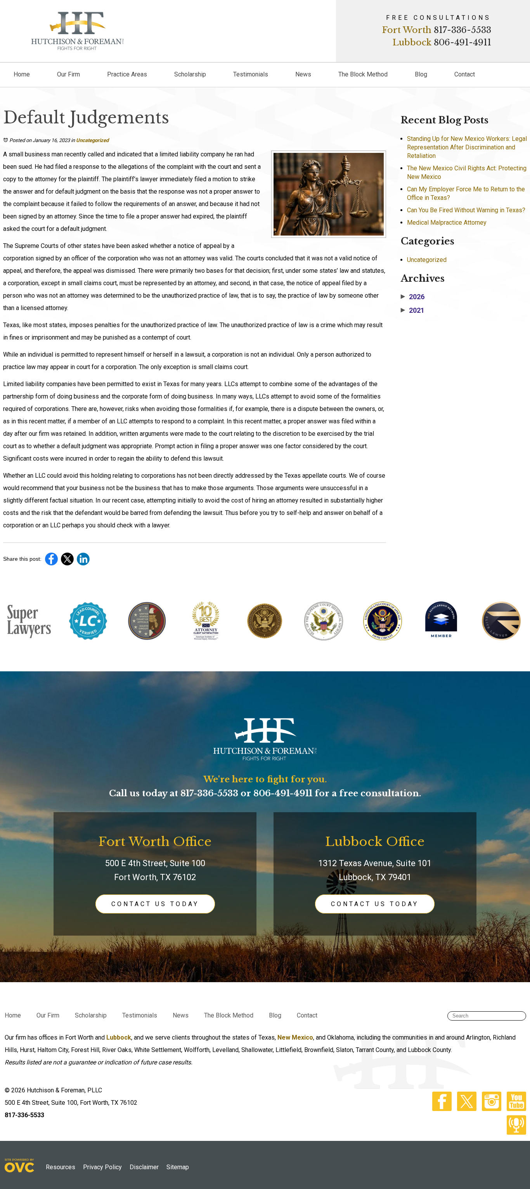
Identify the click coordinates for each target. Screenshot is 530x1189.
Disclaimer (144, 1167)
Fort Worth (406, 30)
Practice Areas (127, 74)
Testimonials (250, 74)
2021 (412, 310)
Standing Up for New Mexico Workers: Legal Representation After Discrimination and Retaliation (467, 147)
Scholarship (190, 74)
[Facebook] (440, 1109)
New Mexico (295, 1037)
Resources (60, 1167)
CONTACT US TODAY (155, 904)
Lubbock (412, 42)
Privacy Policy (102, 1167)
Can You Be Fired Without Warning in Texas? (466, 210)
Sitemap (177, 1167)
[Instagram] (489, 1109)
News (303, 74)
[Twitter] (464, 1109)
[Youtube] (514, 1109)
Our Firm (68, 74)
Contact (464, 74)
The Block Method (363, 74)
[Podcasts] (514, 1132)
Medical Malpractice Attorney (447, 222)
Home (22, 74)
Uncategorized (92, 140)
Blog (421, 74)
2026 (412, 297)
